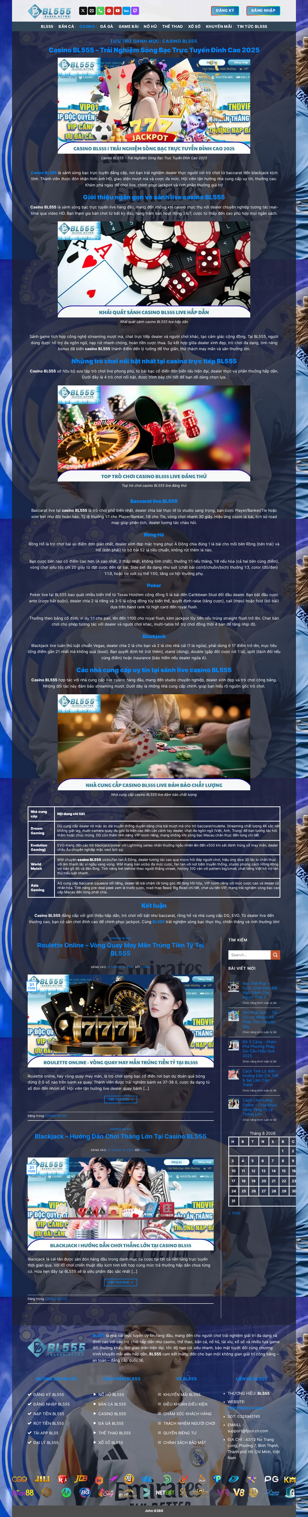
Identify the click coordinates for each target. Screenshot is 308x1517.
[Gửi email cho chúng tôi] (92, 11)
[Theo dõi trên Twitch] (135, 11)
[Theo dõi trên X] (83, 11)
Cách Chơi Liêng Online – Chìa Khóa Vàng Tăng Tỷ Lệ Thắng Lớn (260, 1107)
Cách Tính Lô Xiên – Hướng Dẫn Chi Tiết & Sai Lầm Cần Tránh (261, 1078)
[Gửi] (275, 955)
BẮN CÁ (66, 26)
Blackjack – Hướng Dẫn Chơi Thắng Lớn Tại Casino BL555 (121, 1136)
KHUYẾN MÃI (219, 26)
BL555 (47, 26)
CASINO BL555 (120, 938)
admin (145, 967)
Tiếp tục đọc (120, 1099)
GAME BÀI (129, 26)
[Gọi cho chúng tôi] (100, 11)
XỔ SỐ (194, 26)
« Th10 (234, 1213)
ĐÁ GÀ (106, 26)
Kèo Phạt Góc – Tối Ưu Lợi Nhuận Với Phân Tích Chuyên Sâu (260, 1019)
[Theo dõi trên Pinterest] (109, 11)
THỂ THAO (172, 26)
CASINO (87, 26)
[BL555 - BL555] (49, 11)
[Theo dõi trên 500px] (126, 11)
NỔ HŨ (150, 26)
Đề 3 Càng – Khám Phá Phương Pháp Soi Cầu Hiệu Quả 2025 (259, 1049)
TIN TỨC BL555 (252, 26)
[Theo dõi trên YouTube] (118, 11)
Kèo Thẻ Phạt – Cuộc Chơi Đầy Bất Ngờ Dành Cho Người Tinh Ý (260, 990)
